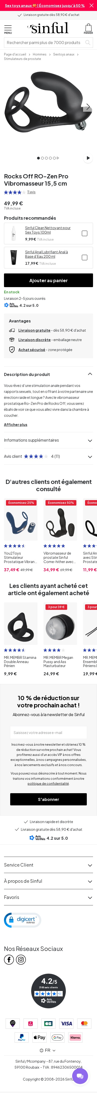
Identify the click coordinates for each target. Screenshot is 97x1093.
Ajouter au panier (48, 280)
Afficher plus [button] (15, 424)
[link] (15, 54)
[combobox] (44, 43)
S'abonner (48, 799)
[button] (92, 5)
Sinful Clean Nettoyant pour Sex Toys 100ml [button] (48, 229)
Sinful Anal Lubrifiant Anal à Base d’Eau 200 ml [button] (46, 254)
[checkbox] (84, 233)
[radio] (6, 192)
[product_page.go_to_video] (88, 158)
